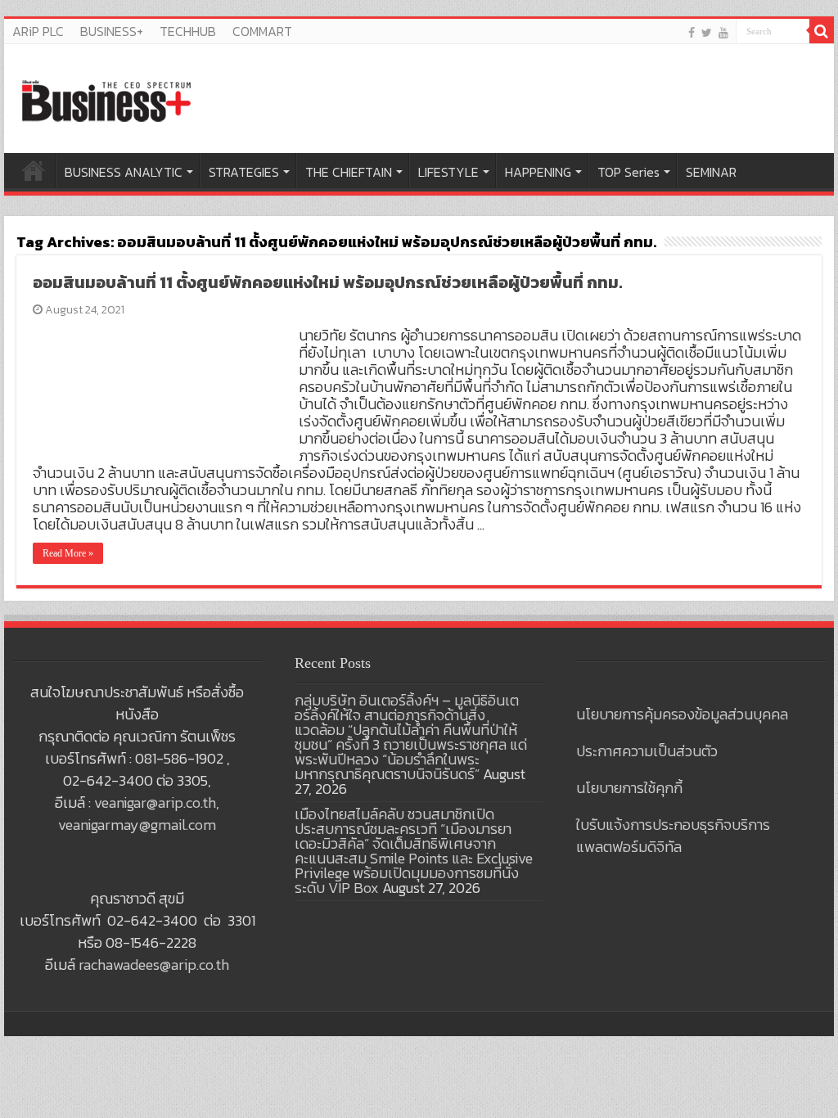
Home (33, 170)
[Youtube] (723, 32)
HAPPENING (538, 172)
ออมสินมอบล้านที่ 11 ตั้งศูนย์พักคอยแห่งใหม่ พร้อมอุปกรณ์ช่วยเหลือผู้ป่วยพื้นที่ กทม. (327, 282)
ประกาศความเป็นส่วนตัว (647, 751)
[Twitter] (707, 32)
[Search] (821, 31)
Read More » (68, 553)
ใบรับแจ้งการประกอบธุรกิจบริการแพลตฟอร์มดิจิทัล (673, 836)
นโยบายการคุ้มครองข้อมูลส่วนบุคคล (682, 714)
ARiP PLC (38, 31)
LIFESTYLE (448, 172)
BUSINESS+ (111, 31)
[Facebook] (691, 32)
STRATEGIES (244, 172)
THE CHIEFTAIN (348, 172)
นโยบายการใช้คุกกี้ (629, 788)
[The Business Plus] (106, 100)
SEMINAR (711, 172)
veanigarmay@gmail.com (137, 825)
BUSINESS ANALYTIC (123, 172)
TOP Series (628, 172)
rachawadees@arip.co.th (154, 964)
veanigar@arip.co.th (155, 802)
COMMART (262, 31)
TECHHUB (188, 31)
